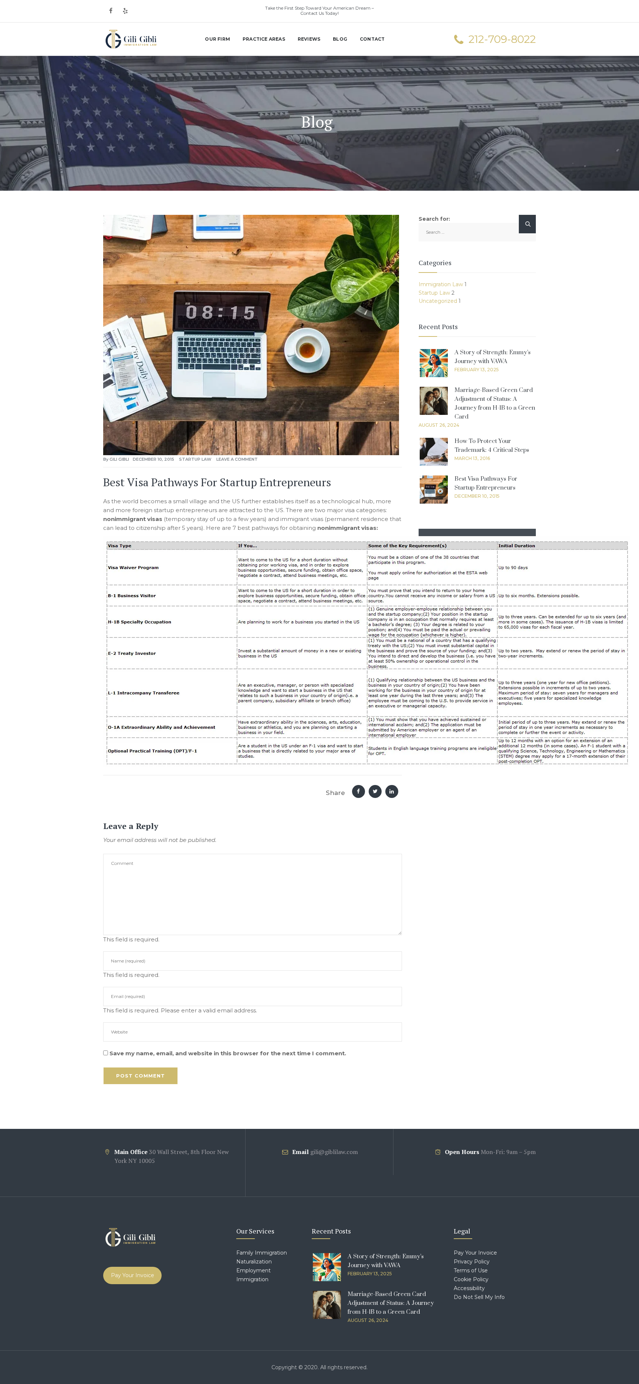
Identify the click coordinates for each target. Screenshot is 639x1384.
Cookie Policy (471, 1279)
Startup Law (195, 459)
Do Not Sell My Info (479, 1297)
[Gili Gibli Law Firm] (131, 39)
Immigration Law (441, 284)
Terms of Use (471, 1270)
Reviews (309, 39)
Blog (340, 39)
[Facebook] (110, 11)
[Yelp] (125, 11)
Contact (372, 39)
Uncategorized (438, 301)
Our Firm (217, 39)
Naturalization (254, 1261)
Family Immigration (261, 1252)
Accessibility (469, 1288)
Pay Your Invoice (132, 1275)
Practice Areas (264, 39)
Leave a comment (237, 459)
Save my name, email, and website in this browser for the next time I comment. (227, 1053)
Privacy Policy (472, 1261)
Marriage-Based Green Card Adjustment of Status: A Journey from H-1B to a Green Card (391, 1303)
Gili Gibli (119, 459)
